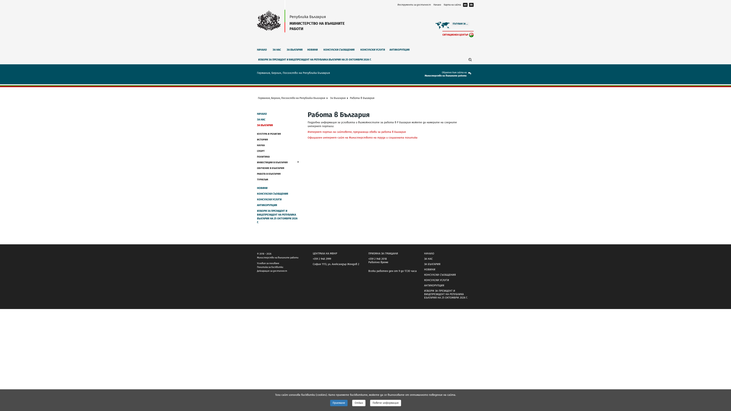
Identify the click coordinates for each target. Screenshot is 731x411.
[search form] (470, 59)
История (262, 139)
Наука (261, 145)
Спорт (261, 151)
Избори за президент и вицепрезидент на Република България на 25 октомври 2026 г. (314, 59)
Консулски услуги (372, 49)
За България (295, 49)
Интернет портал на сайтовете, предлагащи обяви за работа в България (357, 132)
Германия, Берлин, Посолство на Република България (291, 98)
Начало (437, 4)
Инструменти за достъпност (414, 4)
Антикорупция (399, 49)
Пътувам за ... (460, 23)
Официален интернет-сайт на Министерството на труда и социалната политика (362, 137)
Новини (312, 49)
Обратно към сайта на (454, 72)
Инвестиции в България (272, 162)
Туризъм (262, 179)
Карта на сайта (452, 4)
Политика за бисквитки (270, 267)
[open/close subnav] (298, 162)
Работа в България (269, 173)
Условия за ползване (268, 263)
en (465, 4)
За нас (277, 49)
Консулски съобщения (339, 49)
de (471, 4)
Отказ (359, 403)
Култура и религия (269, 133)
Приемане (339, 403)
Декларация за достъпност (272, 271)
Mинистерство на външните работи (446, 75)
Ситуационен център (455, 34)
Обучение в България (270, 168)
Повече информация (386, 403)
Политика (263, 156)
